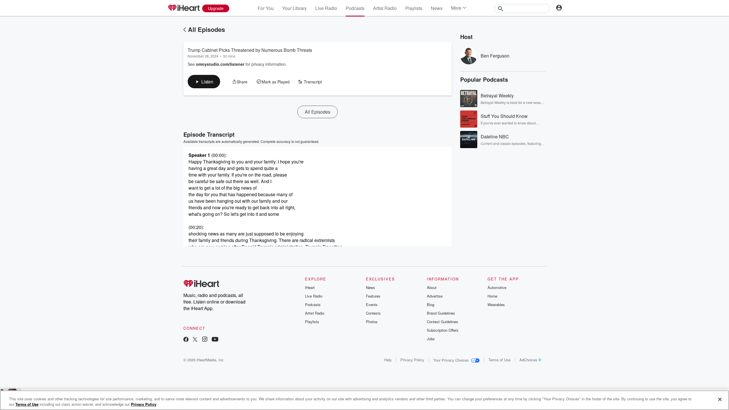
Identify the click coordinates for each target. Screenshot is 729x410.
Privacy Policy (412, 359)
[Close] (720, 399)
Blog (430, 304)
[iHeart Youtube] (215, 340)
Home (492, 296)
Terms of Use (499, 359)
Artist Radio (385, 8)
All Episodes (206, 29)
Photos (372, 321)
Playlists (413, 8)
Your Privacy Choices (451, 360)
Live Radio (326, 8)
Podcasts (355, 8)
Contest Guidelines (442, 321)
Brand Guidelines (441, 313)
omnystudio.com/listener (220, 64)
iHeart (310, 287)
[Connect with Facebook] (186, 340)
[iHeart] (184, 8)
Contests (373, 313)
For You (266, 8)
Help (388, 359)
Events (372, 304)
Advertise (435, 296)
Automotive (497, 287)
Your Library (294, 8)
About (432, 287)
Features (373, 296)
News (437, 8)
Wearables (496, 304)
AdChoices (528, 359)
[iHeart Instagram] (204, 340)
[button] (204, 81)
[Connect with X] (195, 340)
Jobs (431, 338)
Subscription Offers (442, 330)
